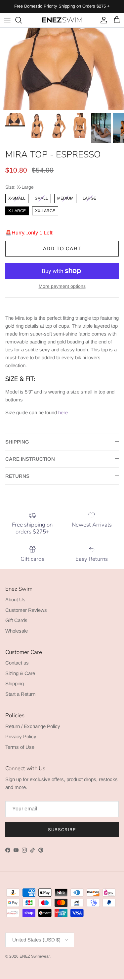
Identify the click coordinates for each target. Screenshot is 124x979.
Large (89, 197)
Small (41, 197)
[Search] (22, 20)
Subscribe (62, 829)
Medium (65, 197)
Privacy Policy (20, 736)
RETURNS (17, 476)
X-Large (17, 209)
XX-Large (45, 209)
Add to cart (62, 248)
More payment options (62, 286)
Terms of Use (19, 747)
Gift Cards (16, 620)
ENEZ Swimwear (35, 956)
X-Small (16, 197)
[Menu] (7, 20)
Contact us (17, 663)
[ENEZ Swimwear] (62, 20)
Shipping (14, 683)
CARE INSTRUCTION (30, 459)
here (63, 412)
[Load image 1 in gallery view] (62, 69)
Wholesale (16, 631)
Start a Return (20, 694)
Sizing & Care (20, 673)
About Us (15, 599)
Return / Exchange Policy (32, 726)
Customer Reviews (26, 610)
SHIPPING (17, 442)
